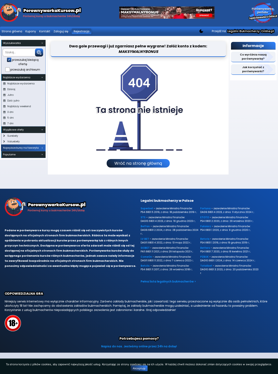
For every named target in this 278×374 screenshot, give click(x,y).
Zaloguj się (61, 31)
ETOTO (204, 217)
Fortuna (205, 208)
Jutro (10, 95)
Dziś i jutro (13, 100)
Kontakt (44, 31)
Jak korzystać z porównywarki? (253, 69)
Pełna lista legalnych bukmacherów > (168, 281)
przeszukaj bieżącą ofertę (25, 62)
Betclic (145, 265)
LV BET (145, 239)
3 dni (10, 112)
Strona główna (12, 31)
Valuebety (13, 141)
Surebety (12, 135)
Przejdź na (243, 31)
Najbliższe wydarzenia (21, 83)
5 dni (10, 117)
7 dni (10, 123)
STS (143, 217)
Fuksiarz (205, 226)
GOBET (145, 248)
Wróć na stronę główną (138, 163)
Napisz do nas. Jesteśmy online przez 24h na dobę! (139, 346)
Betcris (204, 239)
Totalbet (206, 265)
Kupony (30, 31)
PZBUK (204, 256)
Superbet (147, 208)
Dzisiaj (11, 89)
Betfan (145, 226)
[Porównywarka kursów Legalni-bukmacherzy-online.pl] (40, 13)
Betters (205, 248)
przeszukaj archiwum (25, 70)
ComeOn (146, 256)
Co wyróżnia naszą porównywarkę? (253, 57)
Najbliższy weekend (19, 106)
